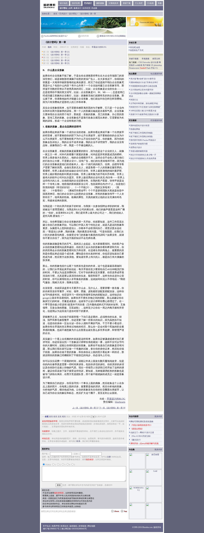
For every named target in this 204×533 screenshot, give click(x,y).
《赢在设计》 (136, 440)
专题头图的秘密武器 (139, 151)
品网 (70, 8)
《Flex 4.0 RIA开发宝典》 (141, 436)
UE (152, 65)
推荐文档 (156, 59)
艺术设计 (88, 3)
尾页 (64, 416)
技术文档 (76, 3)
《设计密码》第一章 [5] (59, 63)
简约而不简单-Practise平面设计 (143, 140)
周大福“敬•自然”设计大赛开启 (143, 79)
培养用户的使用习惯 (139, 144)
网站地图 (91, 526)
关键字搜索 (133, 59)
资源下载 (127, 3)
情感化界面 (135, 129)
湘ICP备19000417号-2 (52, 529)
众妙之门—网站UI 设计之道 (142, 432)
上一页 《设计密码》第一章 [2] (85, 408)
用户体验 (146, 65)
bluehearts (120, 402)
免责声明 (55, 526)
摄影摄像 (100, 3)
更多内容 (158, 416)
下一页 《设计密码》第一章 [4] (112, 408)
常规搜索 (145, 59)
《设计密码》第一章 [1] (59, 52)
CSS (140, 62)
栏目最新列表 (156, 120)
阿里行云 (134, 100)
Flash (148, 68)
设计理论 (73, 14)
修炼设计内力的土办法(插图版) (113, 36)
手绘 (153, 68)
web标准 (138, 65)
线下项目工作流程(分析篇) (141, 136)
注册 (109, 457)
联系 (78, 441)
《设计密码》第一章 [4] (59, 60)
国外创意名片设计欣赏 (139, 125)
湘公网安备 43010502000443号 (74, 529)
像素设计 (77, 8)
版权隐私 (73, 526)
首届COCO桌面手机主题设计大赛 (144, 114)
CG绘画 (150, 3)
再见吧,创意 (135, 47)
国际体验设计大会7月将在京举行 (144, 82)
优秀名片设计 (136, 147)
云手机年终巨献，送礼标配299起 (144, 103)
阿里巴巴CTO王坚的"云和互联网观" (145, 107)
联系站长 (64, 526)
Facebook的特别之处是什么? (55, 36)
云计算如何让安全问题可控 (141, 90)
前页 (55, 416)
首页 (55, 14)
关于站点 (47, 526)
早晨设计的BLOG (99, 47)
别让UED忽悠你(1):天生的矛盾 (143, 158)
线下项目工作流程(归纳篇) (141, 133)
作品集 (94, 8)
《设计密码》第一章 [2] (59, 55)
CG (156, 68)
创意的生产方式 (136, 50)
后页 (60, 416)
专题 (160, 3)
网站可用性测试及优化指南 (141, 421)
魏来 (50, 47)
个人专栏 (139, 3)
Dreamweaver (134, 68)
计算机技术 (113, 3)
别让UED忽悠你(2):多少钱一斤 (143, 155)
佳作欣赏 (86, 8)
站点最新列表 (156, 74)
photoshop (158, 65)
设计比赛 (154, 62)
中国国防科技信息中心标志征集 (143, 86)
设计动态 (63, 3)
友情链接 (82, 526)
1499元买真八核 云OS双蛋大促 (143, 111)
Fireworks (146, 62)
